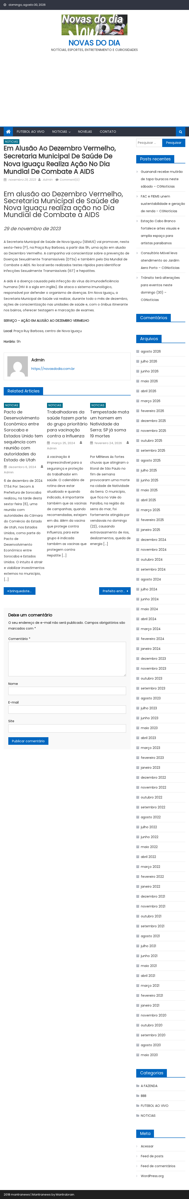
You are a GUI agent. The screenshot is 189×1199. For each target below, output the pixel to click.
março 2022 (150, 866)
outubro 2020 (151, 1025)
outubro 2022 (151, 797)
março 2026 (150, 401)
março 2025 (150, 510)
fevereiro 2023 (152, 757)
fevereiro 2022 (152, 876)
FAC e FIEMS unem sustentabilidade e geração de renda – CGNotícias (163, 203)
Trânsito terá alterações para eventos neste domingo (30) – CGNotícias (160, 288)
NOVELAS (85, 131)
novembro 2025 (153, 430)
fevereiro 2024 (152, 638)
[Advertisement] (94, 87)
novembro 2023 (153, 668)
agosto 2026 (151, 351)
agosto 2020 (151, 1045)
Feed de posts (152, 1156)
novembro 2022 (153, 787)
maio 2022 (149, 847)
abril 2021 (148, 975)
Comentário (19, 638)
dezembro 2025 (153, 420)
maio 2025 (149, 490)
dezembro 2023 (153, 658)
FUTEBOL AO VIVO (30, 131)
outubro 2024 (152, 559)
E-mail (13, 702)
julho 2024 (149, 589)
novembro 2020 (153, 1015)
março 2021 (150, 985)
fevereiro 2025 (152, 520)
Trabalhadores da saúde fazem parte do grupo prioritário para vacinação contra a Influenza (67, 424)
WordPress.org (152, 1176)
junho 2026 (150, 371)
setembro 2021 (152, 926)
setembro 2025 (153, 450)
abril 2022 (148, 856)
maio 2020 (149, 1055)
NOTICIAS (59, 131)
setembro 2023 (153, 688)
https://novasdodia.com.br (53, 368)
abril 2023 (148, 738)
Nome (13, 683)
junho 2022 (149, 837)
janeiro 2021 (150, 1005)
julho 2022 (149, 827)
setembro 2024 (153, 569)
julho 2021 (148, 946)
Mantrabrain (65, 1194)
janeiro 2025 (150, 529)
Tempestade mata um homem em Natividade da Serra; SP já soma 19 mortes (109, 424)
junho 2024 (150, 599)
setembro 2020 (153, 1035)
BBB (143, 1095)
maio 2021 (149, 965)
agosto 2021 (150, 936)
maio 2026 (149, 381)
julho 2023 (149, 708)
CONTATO (108, 131)
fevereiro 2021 (152, 995)
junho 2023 (149, 718)
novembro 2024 (154, 549)
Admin (47, 179)
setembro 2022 (153, 807)
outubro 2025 (151, 440)
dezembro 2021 (153, 896)
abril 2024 (149, 619)
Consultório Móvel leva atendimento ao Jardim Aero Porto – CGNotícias (160, 260)
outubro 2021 (151, 916)
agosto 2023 (151, 698)
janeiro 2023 (150, 767)
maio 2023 (149, 728)
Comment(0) (70, 179)
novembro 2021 (153, 906)
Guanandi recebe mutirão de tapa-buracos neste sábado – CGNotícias (162, 179)
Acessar (147, 1146)
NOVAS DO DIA (94, 43)
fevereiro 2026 (152, 411)
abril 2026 (148, 391)
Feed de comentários (158, 1166)
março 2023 (150, 747)
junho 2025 (149, 480)
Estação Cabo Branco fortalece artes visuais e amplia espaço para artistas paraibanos (160, 232)
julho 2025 (149, 470)
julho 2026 (149, 361)
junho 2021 (149, 956)
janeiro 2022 (150, 886)
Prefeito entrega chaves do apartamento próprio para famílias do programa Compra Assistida (117, 591)
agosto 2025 (151, 460)
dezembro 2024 (153, 539)
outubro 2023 (151, 678)
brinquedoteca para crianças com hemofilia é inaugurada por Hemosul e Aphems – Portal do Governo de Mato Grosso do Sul (22, 591)
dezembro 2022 (153, 777)
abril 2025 (148, 500)
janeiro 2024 (151, 648)
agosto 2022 (151, 817)
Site (11, 721)
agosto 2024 (151, 579)
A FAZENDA (149, 1086)
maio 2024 (149, 609)
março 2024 (151, 629)
